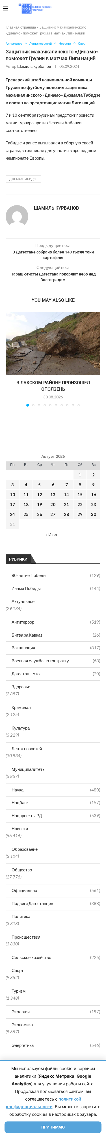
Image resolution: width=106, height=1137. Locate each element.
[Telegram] (85, 8)
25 (26, 514)
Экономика (22, 1024)
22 (80, 504)
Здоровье (21, 686)
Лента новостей (27, 748)
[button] (10, 359)
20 (52, 504)
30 (93, 514)
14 (66, 494)
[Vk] (79, 8)
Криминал (21, 707)
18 (26, 504)
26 (39, 514)
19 (39, 504)
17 (12, 504)
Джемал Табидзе (23, 179)
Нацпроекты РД (56, 815)
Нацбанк (56, 802)
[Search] (100, 8)
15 (80, 494)
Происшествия (26, 936)
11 (26, 494)
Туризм (18, 990)
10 (12, 494)
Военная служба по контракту (56, 660)
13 (52, 494)
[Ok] (91, 8)
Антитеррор (56, 621)
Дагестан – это (56, 673)
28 (66, 514)
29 (80, 514)
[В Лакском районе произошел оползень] (53, 343)
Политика (21, 916)
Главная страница (21, 27)
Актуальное (23, 601)
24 (12, 514)
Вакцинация (56, 647)
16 (93, 494)
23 (93, 504)
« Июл (51, 534)
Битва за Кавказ (56, 634)
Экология (56, 1011)
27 (52, 514)
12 (39, 494)
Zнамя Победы (56, 588)
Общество (22, 869)
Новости (20, 828)
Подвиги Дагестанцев (56, 903)
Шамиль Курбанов (34, 66)
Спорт (17, 970)
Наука (56, 789)
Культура (21, 727)
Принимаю (53, 1127)
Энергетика (56, 1045)
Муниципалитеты (29, 769)
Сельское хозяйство (56, 957)
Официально (56, 890)
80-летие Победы (56, 575)
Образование (25, 849)
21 (66, 504)
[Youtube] (73, 8)
